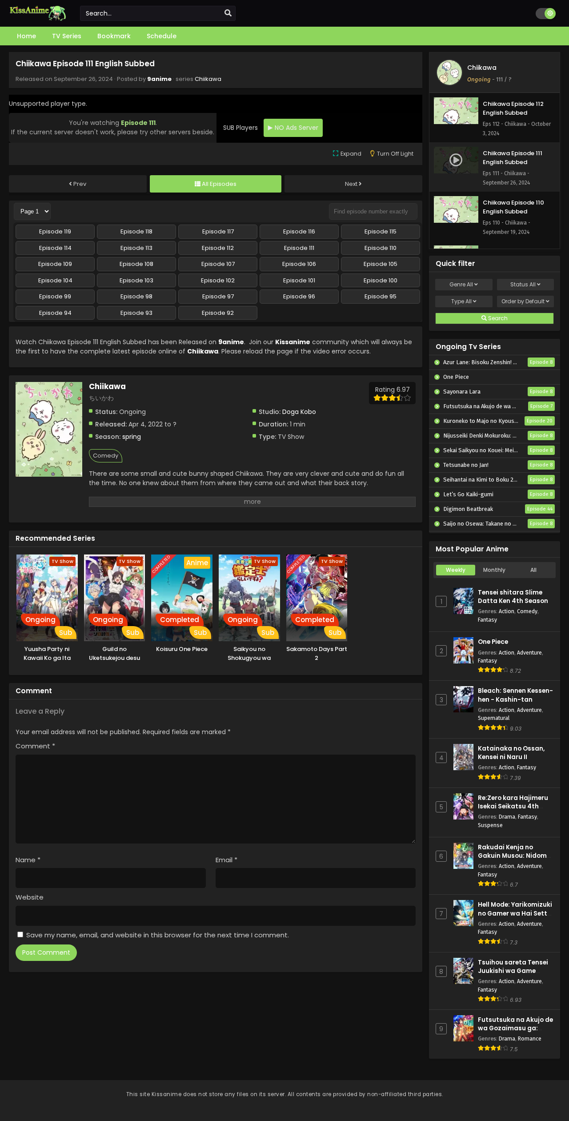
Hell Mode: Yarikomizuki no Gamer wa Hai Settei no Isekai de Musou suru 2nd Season (515, 917)
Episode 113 (136, 248)
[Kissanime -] (38, 18)
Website (30, 897)
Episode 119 (55, 231)
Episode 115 (381, 231)
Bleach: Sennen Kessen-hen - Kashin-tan (515, 695)
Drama (507, 816)
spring (131, 436)
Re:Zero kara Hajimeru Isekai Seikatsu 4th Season (513, 806)
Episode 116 (299, 231)
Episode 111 (299, 248)
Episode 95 (381, 296)
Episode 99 (55, 296)
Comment (35, 746)
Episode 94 (55, 313)
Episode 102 (218, 280)
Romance (529, 1038)
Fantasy (487, 619)
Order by (523, 301)
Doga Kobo (299, 411)
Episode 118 (136, 231)
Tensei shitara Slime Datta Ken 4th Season (513, 596)
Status (523, 284)
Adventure (529, 652)
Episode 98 (136, 296)
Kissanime (292, 342)
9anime (159, 79)
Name (28, 859)
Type (461, 301)
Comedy (105, 455)
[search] (228, 13)
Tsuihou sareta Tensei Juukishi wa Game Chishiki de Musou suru (514, 971)
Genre (461, 284)
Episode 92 (218, 313)
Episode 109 (55, 264)
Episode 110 (381, 248)
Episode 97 (218, 296)
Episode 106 (299, 264)
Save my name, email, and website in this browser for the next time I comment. (157, 935)
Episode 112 (218, 248)
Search (497, 318)
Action (506, 611)
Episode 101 (299, 280)
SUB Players (240, 127)
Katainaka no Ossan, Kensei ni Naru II (511, 752)
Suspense (490, 825)
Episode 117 (218, 231)
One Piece (493, 642)
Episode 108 (136, 264)
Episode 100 (380, 280)
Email (226, 859)
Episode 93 (136, 313)
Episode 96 (299, 296)
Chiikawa (208, 79)
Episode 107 (218, 264)
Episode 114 (55, 248)
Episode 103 (136, 280)
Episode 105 (380, 264)
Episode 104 (55, 280)
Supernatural (493, 718)
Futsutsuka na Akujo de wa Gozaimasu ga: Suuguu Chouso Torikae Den (515, 1033)
